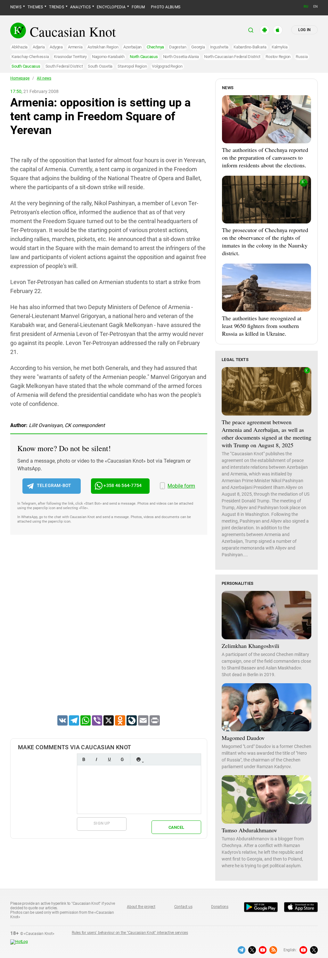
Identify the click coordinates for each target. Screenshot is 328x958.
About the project (141, 906)
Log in (304, 30)
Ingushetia (219, 47)
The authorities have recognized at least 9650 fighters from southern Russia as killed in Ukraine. (261, 325)
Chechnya (155, 47)
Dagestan (177, 47)
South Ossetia (100, 66)
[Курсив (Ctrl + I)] (96, 759)
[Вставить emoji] (138, 759)
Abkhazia (20, 47)
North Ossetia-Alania (181, 56)
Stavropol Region (132, 66)
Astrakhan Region (102, 47)
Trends (56, 7)
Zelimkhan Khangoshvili (250, 646)
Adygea (56, 47)
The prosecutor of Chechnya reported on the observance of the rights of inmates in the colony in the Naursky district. (265, 241)
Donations (219, 906)
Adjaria (39, 47)
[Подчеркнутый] (109, 759)
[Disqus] (108, 633)
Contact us (183, 906)
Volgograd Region (167, 66)
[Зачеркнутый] (122, 759)
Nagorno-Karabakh (108, 56)
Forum (138, 7)
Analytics (80, 7)
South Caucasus (26, 66)
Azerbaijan (132, 47)
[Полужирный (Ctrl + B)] (83, 759)
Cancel (176, 827)
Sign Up (102, 823)
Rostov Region (278, 56)
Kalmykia (280, 47)
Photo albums (165, 7)
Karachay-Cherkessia (30, 56)
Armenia (75, 47)
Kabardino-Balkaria (250, 47)
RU (306, 6)
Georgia (198, 47)
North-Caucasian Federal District (232, 56)
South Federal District (64, 66)
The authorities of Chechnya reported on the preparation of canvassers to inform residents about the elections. (265, 157)
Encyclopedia (111, 7)
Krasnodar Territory (70, 56)
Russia (302, 56)
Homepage (19, 78)
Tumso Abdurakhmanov (249, 830)
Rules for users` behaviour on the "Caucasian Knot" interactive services (130, 932)
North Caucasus (144, 56)
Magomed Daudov (243, 738)
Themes (35, 7)
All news (44, 78)
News (15, 7)
